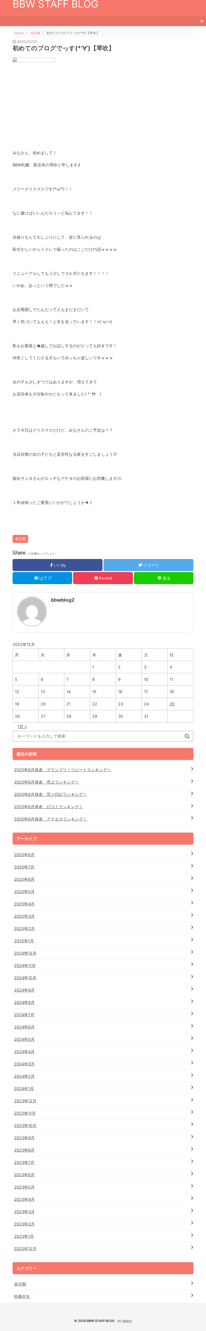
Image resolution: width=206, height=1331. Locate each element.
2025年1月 (24, 940)
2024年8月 (24, 1002)
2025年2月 (24, 928)
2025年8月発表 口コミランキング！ (48, 806)
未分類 (20, 539)
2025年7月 (24, 866)
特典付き (22, 1296)
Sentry (127, 1321)
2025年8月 (24, 854)
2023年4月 (24, 1199)
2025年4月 (24, 903)
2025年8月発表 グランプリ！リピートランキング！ (62, 769)
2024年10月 (25, 977)
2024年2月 (24, 1076)
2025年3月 (24, 916)
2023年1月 (24, 1236)
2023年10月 (25, 1125)
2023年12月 (25, 1100)
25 (172, 703)
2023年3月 (24, 1211)
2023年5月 (24, 1187)
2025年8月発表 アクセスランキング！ (50, 819)
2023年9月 (24, 1137)
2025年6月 (24, 879)
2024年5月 (24, 1039)
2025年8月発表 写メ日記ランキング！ (50, 794)
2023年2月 (24, 1223)
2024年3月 (24, 1063)
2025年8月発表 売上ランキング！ (46, 782)
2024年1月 (24, 1088)
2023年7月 (24, 1162)
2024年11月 (25, 965)
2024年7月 (24, 1014)
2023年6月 (24, 1174)
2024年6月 (24, 1027)
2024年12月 (25, 953)
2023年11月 (25, 1113)
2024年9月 (24, 990)
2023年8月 (24, 1150)
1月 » (22, 726)
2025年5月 (24, 891)
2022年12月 (25, 1248)
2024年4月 (24, 1051)
